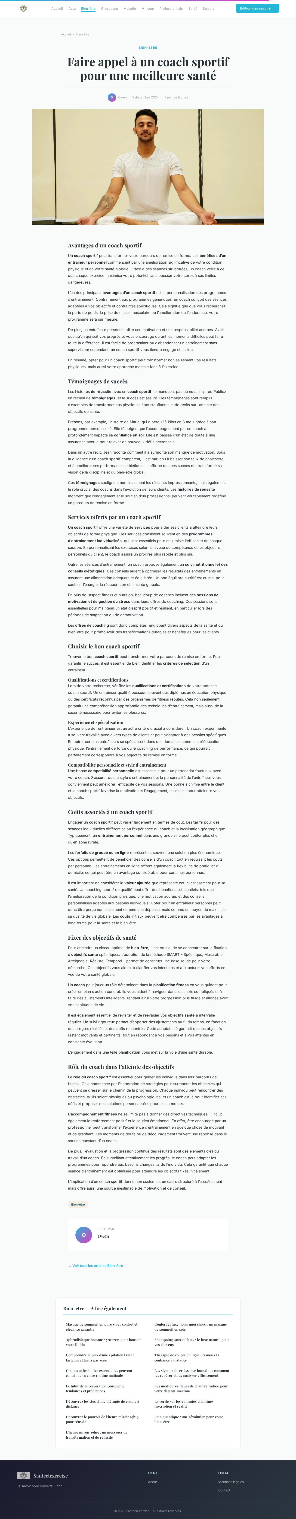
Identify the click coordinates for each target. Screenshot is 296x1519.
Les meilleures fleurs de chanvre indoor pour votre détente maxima (191, 1388)
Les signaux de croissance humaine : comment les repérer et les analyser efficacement (191, 1373)
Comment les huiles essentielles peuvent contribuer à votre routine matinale (99, 1373)
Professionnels (171, 8)
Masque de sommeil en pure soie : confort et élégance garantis (101, 1326)
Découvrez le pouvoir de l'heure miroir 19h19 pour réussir (102, 1419)
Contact (224, 1490)
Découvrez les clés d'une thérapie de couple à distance (102, 1403)
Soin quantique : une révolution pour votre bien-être (188, 1419)
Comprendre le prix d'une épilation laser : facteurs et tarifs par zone (100, 1357)
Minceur (148, 8)
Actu (72, 8)
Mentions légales (231, 1482)
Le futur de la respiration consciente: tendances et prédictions (95, 1388)
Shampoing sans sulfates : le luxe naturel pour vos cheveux (191, 1342)
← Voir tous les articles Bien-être (95, 1265)
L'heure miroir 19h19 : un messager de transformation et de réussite (96, 1434)
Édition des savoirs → (257, 8)
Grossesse (109, 8)
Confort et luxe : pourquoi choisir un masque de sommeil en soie (190, 1326)
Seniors (209, 8)
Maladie (129, 8)
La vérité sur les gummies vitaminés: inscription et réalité (184, 1403)
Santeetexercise (51, 1475)
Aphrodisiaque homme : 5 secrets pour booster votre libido (103, 1342)
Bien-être (88, 8)
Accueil (57, 8)
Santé (192, 8)
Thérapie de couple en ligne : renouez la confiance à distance (186, 1357)
